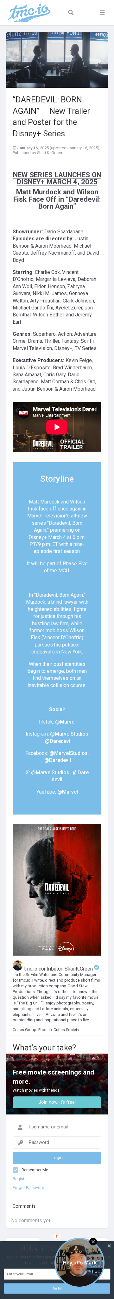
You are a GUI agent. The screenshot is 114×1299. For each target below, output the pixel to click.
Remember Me (35, 1169)
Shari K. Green (49, 152)
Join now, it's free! (57, 1102)
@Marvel (65, 722)
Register (20, 1178)
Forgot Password (28, 1187)
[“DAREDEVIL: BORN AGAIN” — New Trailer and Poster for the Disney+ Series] (57, 60)
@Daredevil (58, 741)
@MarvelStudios (69, 734)
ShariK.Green (79, 969)
